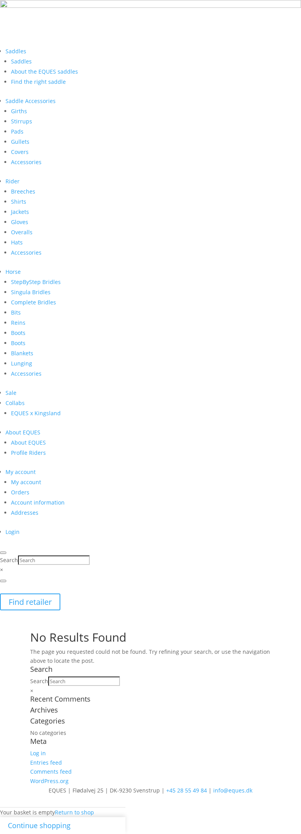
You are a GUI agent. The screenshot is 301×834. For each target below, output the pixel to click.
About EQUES (22, 432)
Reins (18, 322)
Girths (19, 111)
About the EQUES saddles (44, 71)
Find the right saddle (38, 81)
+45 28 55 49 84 (186, 790)
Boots (18, 332)
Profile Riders (28, 452)
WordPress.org (49, 781)
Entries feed (46, 762)
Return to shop (74, 812)
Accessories (26, 162)
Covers (20, 152)
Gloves (19, 222)
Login (12, 531)
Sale (10, 392)
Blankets (22, 353)
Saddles (15, 51)
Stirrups (21, 121)
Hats (17, 242)
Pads (17, 131)
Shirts (18, 201)
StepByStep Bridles (36, 282)
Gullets (20, 141)
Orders (20, 492)
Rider (12, 181)
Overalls (22, 232)
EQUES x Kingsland (36, 413)
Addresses (24, 512)
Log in (38, 753)
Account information (38, 502)
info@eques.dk (232, 790)
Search (9, 560)
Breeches (23, 191)
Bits (16, 312)
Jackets (20, 211)
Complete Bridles (33, 302)
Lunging (21, 363)
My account (20, 472)
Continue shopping (39, 825)
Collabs (15, 403)
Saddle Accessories (30, 101)
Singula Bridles (31, 292)
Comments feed (51, 771)
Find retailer (30, 602)
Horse (13, 271)
